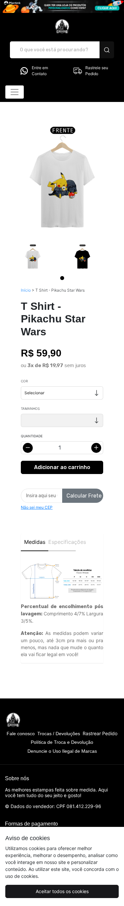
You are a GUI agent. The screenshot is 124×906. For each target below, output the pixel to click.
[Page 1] (62, 278)
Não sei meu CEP (37, 507)
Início (26, 290)
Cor (24, 381)
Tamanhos (30, 408)
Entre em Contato (40, 70)
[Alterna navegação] (14, 92)
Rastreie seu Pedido (96, 70)
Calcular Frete (84, 496)
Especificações (62, 542)
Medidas (34, 542)
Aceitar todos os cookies (62, 891)
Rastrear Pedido (100, 733)
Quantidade (32, 436)
